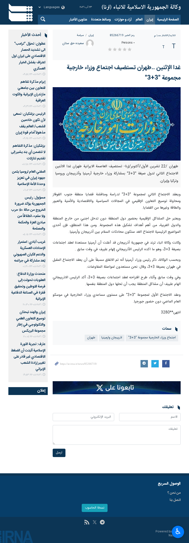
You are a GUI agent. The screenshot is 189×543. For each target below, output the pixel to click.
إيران (149, 20)
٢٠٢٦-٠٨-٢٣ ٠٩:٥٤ (32, 74)
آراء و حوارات (123, 20)
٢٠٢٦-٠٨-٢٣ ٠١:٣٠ (32, 266)
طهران (91, 337)
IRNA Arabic (141, 7)
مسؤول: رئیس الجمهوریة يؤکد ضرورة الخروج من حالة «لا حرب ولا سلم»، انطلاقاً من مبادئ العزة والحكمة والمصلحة (28, 213)
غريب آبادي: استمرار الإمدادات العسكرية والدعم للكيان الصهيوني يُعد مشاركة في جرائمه (29, 251)
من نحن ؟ (174, 493)
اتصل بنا (175, 500)
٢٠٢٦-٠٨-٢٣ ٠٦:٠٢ (32, 190)
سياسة (80, 35)
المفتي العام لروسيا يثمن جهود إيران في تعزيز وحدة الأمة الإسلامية (28, 178)
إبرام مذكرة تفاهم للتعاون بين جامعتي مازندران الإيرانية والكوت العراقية (29, 91)
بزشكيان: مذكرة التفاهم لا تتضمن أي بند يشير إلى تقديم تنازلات (28, 152)
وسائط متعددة (101, 20)
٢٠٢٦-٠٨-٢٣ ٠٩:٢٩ (32, 106)
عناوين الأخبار (78, 20)
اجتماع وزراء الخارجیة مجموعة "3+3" (152, 337)
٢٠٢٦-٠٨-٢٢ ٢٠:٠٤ (32, 336)
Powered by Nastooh (168, 534)
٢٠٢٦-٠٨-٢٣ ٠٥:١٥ (32, 234)
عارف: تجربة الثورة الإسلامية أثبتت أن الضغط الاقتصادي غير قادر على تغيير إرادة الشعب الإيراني (28, 356)
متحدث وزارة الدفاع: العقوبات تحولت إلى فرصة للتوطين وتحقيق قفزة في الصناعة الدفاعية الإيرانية (28, 286)
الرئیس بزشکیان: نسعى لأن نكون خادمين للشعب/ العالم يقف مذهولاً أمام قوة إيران (29, 123)
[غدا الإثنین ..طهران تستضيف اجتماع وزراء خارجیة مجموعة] (117, 124)
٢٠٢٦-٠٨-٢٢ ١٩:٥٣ (32, 375)
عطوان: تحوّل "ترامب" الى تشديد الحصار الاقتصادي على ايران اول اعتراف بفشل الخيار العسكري (28, 56)
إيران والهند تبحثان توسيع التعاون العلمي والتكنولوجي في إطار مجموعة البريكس (30, 321)
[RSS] (86, 523)
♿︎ (178, 531)
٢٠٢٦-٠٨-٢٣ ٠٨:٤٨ (31, 164)
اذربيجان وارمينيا (111, 337)
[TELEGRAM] (102, 523)
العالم (139, 20)
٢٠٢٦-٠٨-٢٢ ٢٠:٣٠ (32, 304)
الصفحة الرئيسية (168, 20)
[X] (94, 523)
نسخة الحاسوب (94, 507)
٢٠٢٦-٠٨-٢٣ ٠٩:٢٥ (32, 138)
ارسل (59, 452)
